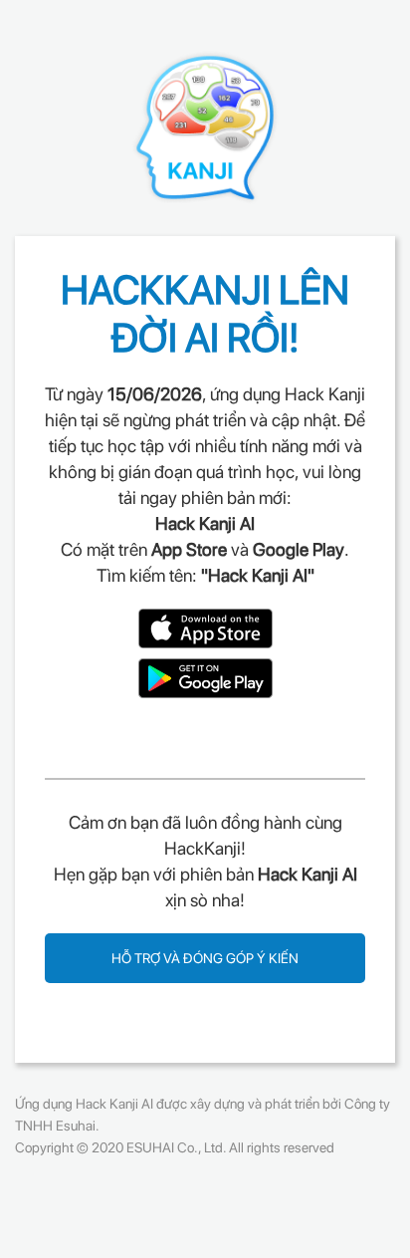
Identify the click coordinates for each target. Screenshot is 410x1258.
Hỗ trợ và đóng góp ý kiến (205, 958)
